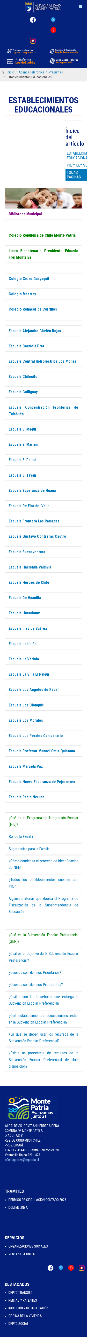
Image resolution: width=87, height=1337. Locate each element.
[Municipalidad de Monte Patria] (43, 7)
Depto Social (18, 1324)
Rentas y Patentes (22, 1300)
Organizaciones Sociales (28, 1246)
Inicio (10, 72)
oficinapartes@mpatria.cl (22, 1160)
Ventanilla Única (21, 1254)
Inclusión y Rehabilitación (28, 1308)
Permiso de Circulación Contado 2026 (37, 1200)
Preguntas (56, 72)
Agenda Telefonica (31, 72)
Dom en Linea (18, 1207)
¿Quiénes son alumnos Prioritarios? (35, 972)
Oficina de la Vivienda (25, 1316)
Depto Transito (20, 1293)
